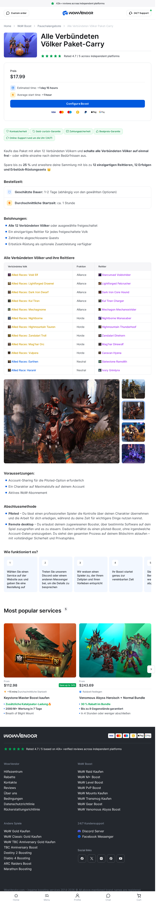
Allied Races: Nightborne (27, 318)
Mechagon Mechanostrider (119, 309)
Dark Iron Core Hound (115, 292)
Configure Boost (77, 103)
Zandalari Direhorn (113, 335)
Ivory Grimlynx (111, 370)
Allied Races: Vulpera (24, 352)
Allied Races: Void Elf (24, 274)
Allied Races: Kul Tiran (25, 300)
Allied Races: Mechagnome (28, 309)
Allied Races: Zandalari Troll (28, 335)
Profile (77, 899)
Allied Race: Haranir (23, 370)
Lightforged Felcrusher (116, 283)
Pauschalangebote (49, 26)
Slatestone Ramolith (114, 361)
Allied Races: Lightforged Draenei (32, 283)
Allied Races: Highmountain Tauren (33, 326)
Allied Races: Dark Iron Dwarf (30, 292)
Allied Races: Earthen (24, 361)
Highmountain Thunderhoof (119, 326)
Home (16, 899)
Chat (108, 899)
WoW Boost (24, 26)
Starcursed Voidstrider (116, 274)
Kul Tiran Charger (113, 300)
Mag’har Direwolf (113, 344)
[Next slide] (151, 669)
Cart (139, 899)
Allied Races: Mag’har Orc (27, 344)
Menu (47, 899)
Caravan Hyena (111, 352)
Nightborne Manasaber (116, 318)
